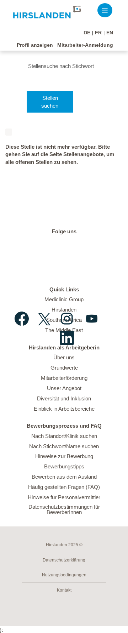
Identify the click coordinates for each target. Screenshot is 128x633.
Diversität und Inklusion (64, 398)
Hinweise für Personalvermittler (64, 497)
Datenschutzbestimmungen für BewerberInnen (64, 509)
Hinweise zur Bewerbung (64, 456)
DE (87, 32)
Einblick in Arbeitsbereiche (64, 409)
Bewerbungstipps (64, 466)
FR (98, 32)
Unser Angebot (64, 388)
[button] (104, 10)
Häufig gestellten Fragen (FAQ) (64, 487)
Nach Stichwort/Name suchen (64, 446)
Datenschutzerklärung (64, 560)
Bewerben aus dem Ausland (64, 477)
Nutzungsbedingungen (64, 574)
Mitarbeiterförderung (64, 378)
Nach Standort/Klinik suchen (64, 436)
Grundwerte (64, 368)
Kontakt (64, 590)
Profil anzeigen (35, 45)
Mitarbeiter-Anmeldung (85, 45)
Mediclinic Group (64, 299)
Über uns (64, 357)
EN (109, 32)
